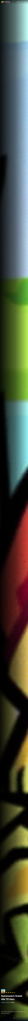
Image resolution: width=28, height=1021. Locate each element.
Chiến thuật (5, 1002)
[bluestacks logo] (5, 2)
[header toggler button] (26, 2)
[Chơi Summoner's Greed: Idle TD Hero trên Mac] (14, 1007)
